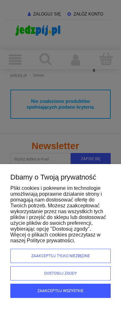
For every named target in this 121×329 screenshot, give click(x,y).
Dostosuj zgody (60, 273)
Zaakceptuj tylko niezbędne (60, 256)
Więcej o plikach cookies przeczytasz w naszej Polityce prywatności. (55, 237)
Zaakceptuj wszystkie (60, 291)
